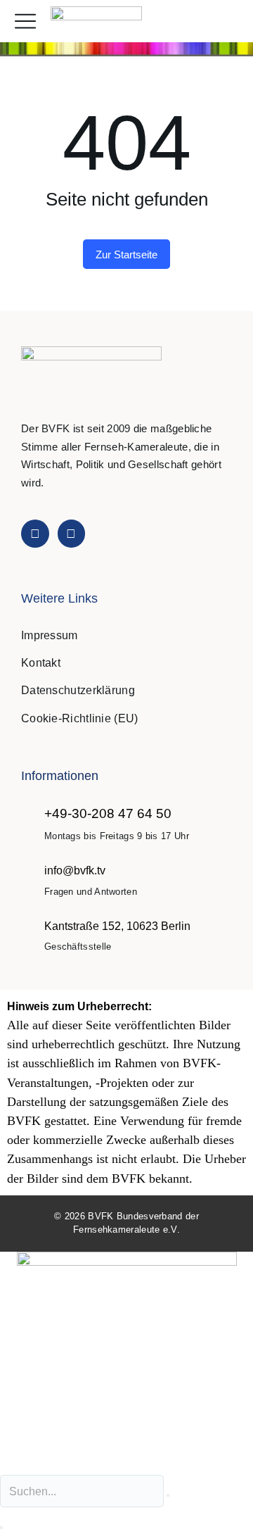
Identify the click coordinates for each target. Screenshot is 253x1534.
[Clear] (168, 1495)
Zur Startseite (126, 254)
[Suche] (1, 1527)
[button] (227, 21)
